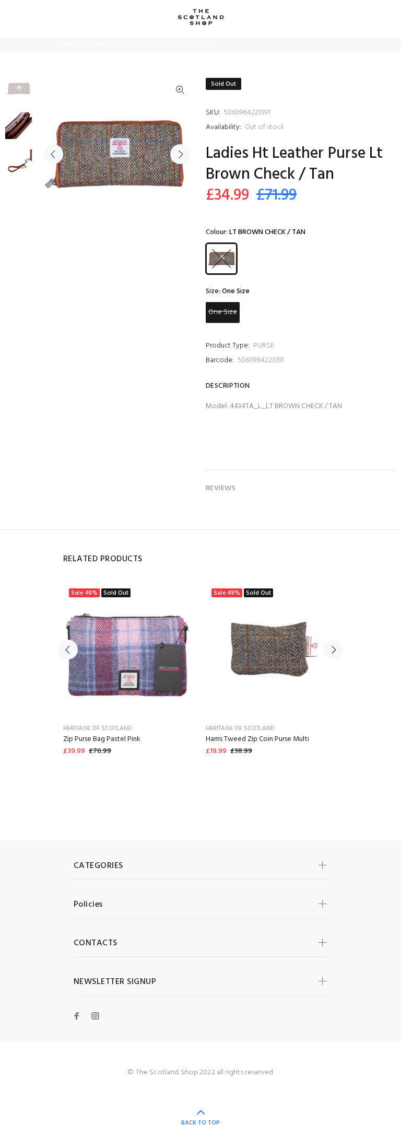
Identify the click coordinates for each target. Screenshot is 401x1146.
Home (71, 45)
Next (180, 154)
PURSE (263, 346)
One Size (222, 312)
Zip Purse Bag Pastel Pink (101, 739)
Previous (53, 154)
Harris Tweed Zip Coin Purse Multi (257, 739)
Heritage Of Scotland (97, 728)
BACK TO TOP (200, 1123)
